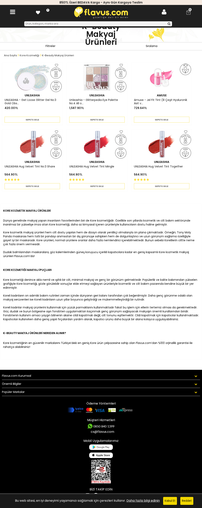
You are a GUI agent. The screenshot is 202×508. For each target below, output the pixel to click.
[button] (12, 179)
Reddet (187, 501)
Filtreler (50, 46)
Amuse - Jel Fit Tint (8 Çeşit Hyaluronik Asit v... (160, 101)
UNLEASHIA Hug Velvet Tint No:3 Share (30, 166)
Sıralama (151, 46)
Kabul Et (170, 501)
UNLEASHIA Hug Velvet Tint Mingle (91, 166)
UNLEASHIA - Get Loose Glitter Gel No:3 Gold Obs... (30, 101)
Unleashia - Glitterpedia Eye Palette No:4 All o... (93, 101)
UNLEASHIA (32, 95)
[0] (38, 12)
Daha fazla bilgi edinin (143, 500)
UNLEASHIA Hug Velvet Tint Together (158, 166)
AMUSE (161, 95)
